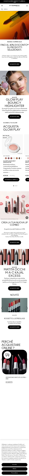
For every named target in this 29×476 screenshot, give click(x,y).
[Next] (21, 158)
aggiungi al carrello (11, 179)
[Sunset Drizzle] (9, 158)
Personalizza (14, 472)
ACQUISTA (9, 382)
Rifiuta (14, 468)
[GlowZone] (20, 158)
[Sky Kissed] (6, 158)
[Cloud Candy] (11, 158)
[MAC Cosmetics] (14, 5)
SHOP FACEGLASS (14, 333)
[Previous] (3, 158)
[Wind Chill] (14, 158)
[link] (14, 39)
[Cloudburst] (17, 158)
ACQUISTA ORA (14, 64)
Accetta (14, 464)
